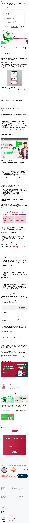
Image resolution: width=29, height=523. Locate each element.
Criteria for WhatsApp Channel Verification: (11, 23)
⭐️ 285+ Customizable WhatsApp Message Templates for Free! (12, 197)
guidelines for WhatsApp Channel (15, 246)
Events (2, 502)
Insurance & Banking (3, 487)
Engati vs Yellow (21, 488)
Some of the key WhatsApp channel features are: (12, 14)
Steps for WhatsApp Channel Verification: (11, 22)
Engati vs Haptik (21, 489)
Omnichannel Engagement (4, 496)
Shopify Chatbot (3, 497)
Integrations (11, 487)
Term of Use (22, 520)
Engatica (20, 487)
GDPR (20, 520)
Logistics (2, 489)
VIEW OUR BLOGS (14, 430)
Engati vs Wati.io (21, 490)
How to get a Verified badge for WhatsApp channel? (11, 21)
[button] (27, 1)
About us (2, 501)
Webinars (20, 486)
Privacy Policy (25, 520)
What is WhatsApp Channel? (8, 13)
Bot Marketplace (21, 496)
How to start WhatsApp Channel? (9, 18)
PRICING (2, 512)
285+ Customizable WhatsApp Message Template (17, 361)
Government (2, 488)
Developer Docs (21, 495)
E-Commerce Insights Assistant (4, 498)
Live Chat (11, 486)
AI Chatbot (2, 495)
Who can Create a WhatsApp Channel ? (10, 17)
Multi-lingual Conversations (13, 488)
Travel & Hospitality (3, 486)
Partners (2, 506)
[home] (3, 1)
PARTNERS (2, 511)
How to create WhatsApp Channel (8, 160)
